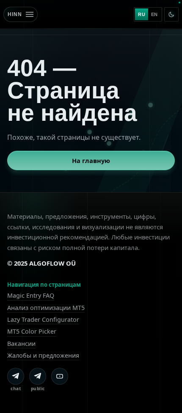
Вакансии (21, 344)
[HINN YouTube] (59, 376)
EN (154, 14)
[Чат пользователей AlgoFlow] (15, 376)
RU (141, 14)
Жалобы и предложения (43, 355)
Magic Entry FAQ (30, 295)
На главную (91, 160)
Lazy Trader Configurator (43, 319)
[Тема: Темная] (171, 14)
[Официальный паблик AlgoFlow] (37, 376)
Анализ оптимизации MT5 (46, 308)
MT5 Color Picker (31, 331)
